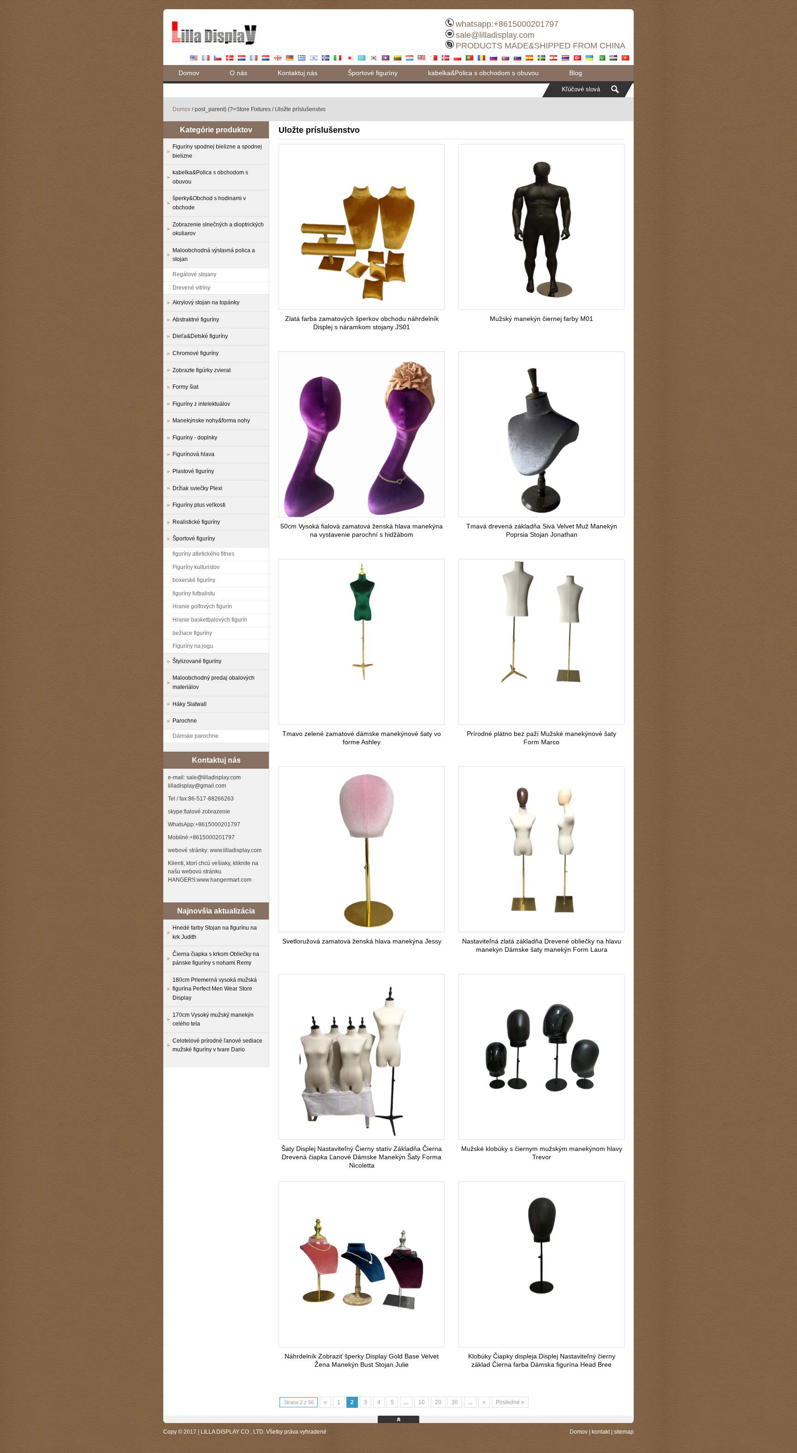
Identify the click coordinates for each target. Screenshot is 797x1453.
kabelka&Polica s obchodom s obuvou (483, 73)
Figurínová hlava (193, 454)
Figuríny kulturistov (196, 567)
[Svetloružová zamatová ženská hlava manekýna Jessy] (361, 929)
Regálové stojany (194, 274)
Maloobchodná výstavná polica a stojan (213, 255)
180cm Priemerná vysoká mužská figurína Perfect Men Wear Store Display (214, 989)
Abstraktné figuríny (195, 319)
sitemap (624, 1432)
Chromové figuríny (195, 353)
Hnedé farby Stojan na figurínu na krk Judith (214, 932)
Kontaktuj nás (297, 73)
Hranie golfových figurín (202, 606)
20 (438, 1402)
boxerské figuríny (193, 580)
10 (421, 1402)
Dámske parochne (195, 736)
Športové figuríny (373, 73)
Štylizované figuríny (196, 661)
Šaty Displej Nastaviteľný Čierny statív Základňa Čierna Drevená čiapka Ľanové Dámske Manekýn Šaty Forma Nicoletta (361, 1157)
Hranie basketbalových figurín (209, 620)
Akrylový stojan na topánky (205, 302)
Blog (575, 73)
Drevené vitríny (191, 288)
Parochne (184, 721)
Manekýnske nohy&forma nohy (211, 420)
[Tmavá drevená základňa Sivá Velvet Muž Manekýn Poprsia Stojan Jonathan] (541, 514)
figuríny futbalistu (193, 593)
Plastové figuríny (193, 471)
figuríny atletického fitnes (203, 554)
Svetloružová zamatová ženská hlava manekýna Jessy (361, 941)
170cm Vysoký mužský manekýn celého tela (213, 1019)
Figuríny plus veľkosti (199, 505)
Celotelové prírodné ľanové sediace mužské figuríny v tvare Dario (217, 1045)
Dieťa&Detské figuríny (200, 336)
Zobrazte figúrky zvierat (201, 370)
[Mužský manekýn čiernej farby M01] (541, 307)
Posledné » (510, 1402)
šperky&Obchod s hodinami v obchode (209, 203)
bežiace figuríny (192, 633)
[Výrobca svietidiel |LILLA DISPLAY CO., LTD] (214, 48)
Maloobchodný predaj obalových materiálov (213, 682)
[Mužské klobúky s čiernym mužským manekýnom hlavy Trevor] (541, 1099)
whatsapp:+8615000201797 (507, 24)
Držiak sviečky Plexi (197, 488)
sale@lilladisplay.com (495, 35)
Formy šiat (185, 387)
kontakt (601, 1432)
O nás (238, 73)
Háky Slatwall (189, 704)
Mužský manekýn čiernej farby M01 (541, 318)
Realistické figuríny (196, 522)
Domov (188, 73)
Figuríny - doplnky (194, 437)
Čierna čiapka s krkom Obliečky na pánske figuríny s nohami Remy (215, 959)
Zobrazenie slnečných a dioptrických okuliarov (218, 229)
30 (455, 1402)
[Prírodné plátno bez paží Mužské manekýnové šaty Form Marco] (541, 681)
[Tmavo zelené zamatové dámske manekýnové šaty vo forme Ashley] (361, 681)
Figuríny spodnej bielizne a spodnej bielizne (217, 151)
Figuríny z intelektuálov (201, 404)
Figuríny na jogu (192, 646)
